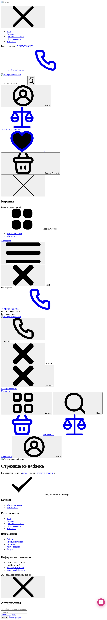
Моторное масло (9, 388)
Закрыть (5, 341)
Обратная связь (14, 39)
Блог (9, 31)
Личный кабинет (15, 542)
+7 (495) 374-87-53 (24, 46)
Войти (10, 539)
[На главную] (11, 74)
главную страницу (45, 473)
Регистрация (15, 617)
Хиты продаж (13, 547)
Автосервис (6, 241)
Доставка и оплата (15, 36)
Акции (10, 549)
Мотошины (6, 391)
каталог (26, 473)
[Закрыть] (23, 275)
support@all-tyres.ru (16, 570)
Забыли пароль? (8, 614)
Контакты (11, 41)
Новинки (11, 544)
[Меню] (23, 253)
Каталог (10, 34)
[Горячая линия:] (23, 329)
